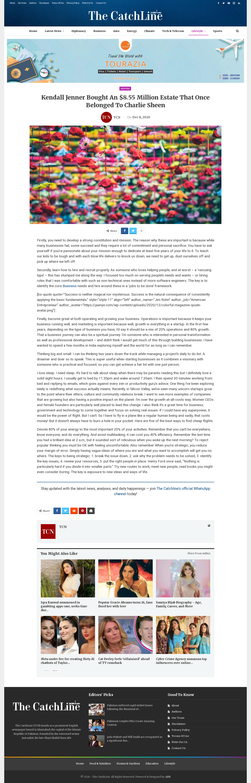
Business (99, 31)
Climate (149, 31)
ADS (168, 776)
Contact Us (101, 3)
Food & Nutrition (100, 763)
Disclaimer (44, 3)
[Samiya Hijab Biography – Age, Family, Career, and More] (183, 578)
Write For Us (87, 3)
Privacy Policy (73, 3)
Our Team (22, 3)
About (12, 3)
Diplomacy (78, 31)
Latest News (53, 31)
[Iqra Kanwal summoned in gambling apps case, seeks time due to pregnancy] (68, 578)
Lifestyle (197, 31)
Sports (217, 31)
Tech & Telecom (173, 31)
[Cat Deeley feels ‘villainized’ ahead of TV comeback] (125, 635)
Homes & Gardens (128, 763)
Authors (33, 3)
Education (152, 763)
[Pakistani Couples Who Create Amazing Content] (97, 725)
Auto (116, 31)
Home (33, 31)
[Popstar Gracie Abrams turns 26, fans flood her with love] (125, 578)
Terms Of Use (58, 3)
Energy (132, 31)
